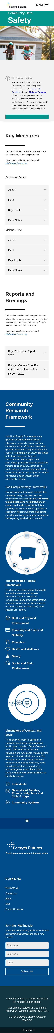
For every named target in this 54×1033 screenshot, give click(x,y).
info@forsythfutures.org (16, 163)
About (8, 898)
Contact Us (10, 893)
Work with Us (11, 888)
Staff (7, 904)
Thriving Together (37, 92)
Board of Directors (14, 909)
